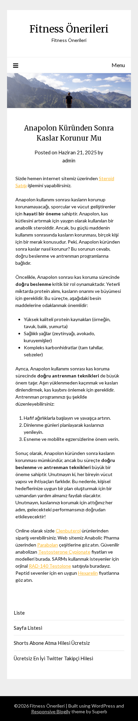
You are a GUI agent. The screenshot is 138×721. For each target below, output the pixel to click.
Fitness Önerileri (69, 29)
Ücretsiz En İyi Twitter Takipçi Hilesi (53, 658)
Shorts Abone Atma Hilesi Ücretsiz (52, 643)
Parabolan (47, 545)
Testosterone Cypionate (64, 552)
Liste (19, 613)
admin (68, 160)
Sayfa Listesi (28, 628)
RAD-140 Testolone (50, 566)
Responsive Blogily (50, 711)
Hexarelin (88, 573)
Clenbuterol (68, 530)
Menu (118, 65)
